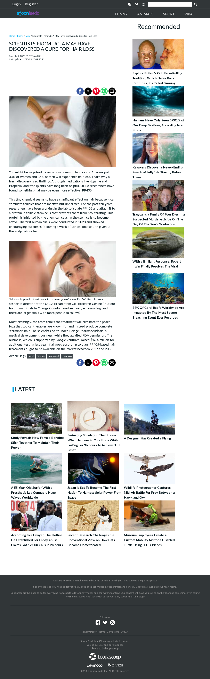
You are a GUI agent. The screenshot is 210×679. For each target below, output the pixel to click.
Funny (121, 14)
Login (16, 4)
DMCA (124, 632)
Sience (41, 356)
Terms (102, 632)
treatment (53, 356)
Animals (145, 14)
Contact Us (113, 632)
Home (12, 36)
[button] (80, 91)
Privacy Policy (89, 632)
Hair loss (67, 356)
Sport (169, 14)
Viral (189, 14)
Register (31, 4)
